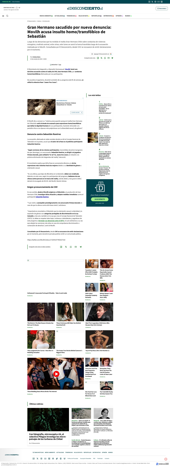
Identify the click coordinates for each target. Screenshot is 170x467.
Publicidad (100, 458)
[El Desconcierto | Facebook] (149, 1)
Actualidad (59, 16)
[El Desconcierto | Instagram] (155, 1)
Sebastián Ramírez (42, 197)
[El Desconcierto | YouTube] (159, 1)
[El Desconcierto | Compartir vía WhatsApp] (105, 58)
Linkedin (49, 458)
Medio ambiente (45, 16)
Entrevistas (108, 16)
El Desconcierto (31, 21)
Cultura (39, 21)
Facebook (33, 458)
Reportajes (95, 16)
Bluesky (64, 458)
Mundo (127, 16)
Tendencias (71, 16)
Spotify (53, 458)
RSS (94, 458)
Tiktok (57, 458)
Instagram (41, 458)
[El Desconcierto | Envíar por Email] (108, 58)
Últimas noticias (38, 452)
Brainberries (61, 100)
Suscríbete (100, 199)
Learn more (75, 112)
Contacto (107, 458)
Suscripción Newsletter (85, 458)
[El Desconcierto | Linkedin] (161, 1)
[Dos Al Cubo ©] (162, 465)
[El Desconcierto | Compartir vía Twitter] (101, 58)
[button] (162, 8)
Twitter (37, 458)
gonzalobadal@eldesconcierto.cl (9, 464)
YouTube (45, 458)
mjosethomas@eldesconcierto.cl (124, 463)
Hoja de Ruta (83, 16)
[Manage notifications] (165, 459)
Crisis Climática (16, 2)
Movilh (67, 69)
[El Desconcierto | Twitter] (152, 1)
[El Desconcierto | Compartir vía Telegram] (112, 58)
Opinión (119, 16)
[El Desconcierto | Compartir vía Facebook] (98, 58)
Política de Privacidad (73, 458)
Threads (61, 459)
